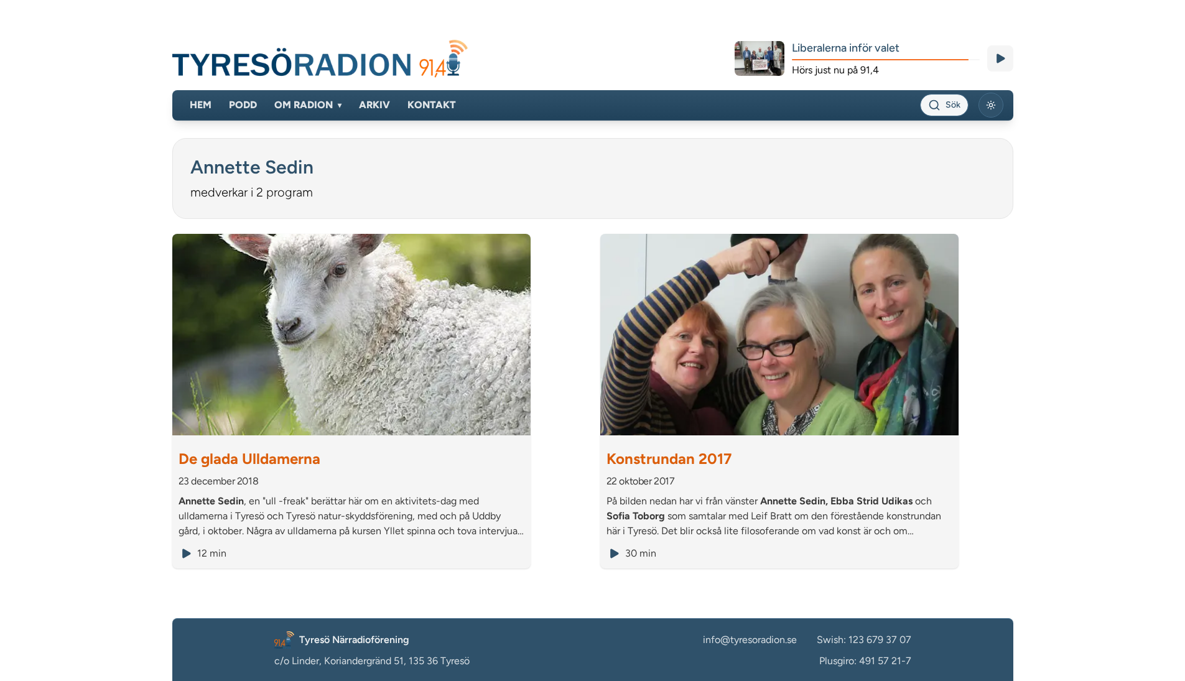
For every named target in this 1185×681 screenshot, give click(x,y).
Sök (953, 105)
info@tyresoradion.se (750, 640)
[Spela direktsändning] (1000, 58)
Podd (243, 105)
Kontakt (431, 105)
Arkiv (374, 105)
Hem (200, 105)
